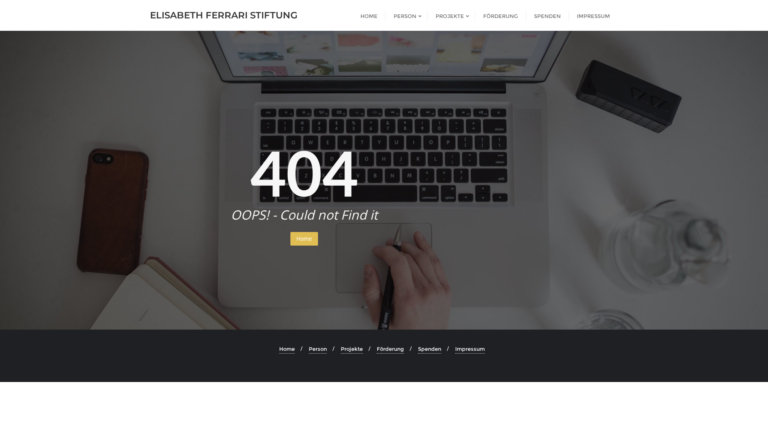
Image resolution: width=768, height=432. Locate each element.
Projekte (352, 349)
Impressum (470, 349)
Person (318, 349)
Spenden (429, 349)
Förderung (390, 349)
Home (304, 238)
